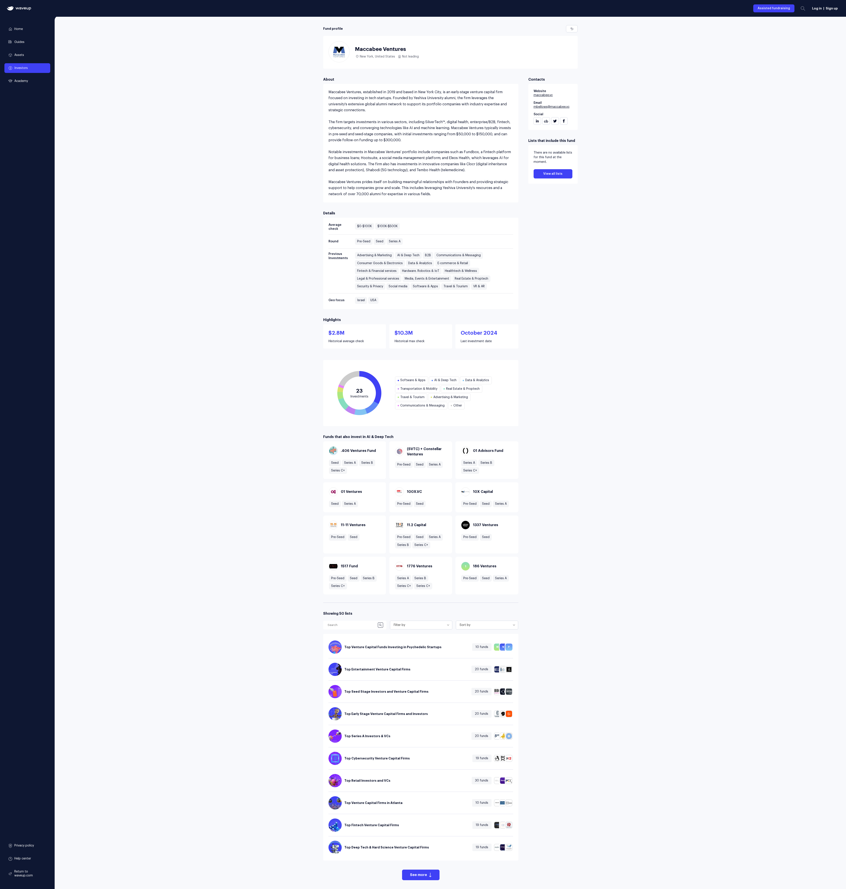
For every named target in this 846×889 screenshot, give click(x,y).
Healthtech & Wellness (461, 271)
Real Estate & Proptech (471, 278)
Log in (817, 8)
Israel (361, 300)
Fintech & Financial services (377, 271)
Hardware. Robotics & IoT (420, 271)
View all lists (552, 173)
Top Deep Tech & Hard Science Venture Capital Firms (386, 847)
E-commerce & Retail (453, 263)
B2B (428, 255)
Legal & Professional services (378, 278)
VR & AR (479, 286)
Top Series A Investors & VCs (367, 736)
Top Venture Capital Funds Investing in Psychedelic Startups (393, 647)
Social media (398, 286)
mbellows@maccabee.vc (552, 106)
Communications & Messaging (458, 255)
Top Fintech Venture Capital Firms (371, 825)
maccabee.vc (543, 95)
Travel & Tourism (455, 286)
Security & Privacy (370, 286)
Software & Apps (425, 286)
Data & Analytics (420, 263)
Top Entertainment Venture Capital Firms (377, 669)
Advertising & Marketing (374, 255)
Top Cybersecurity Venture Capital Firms (377, 758)
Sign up (832, 8)
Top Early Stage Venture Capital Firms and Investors (386, 713)
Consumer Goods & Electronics (380, 263)
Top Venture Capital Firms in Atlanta (373, 802)
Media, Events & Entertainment (427, 278)
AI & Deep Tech (408, 255)
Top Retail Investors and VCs (367, 780)
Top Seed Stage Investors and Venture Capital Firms (386, 691)
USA (373, 300)
